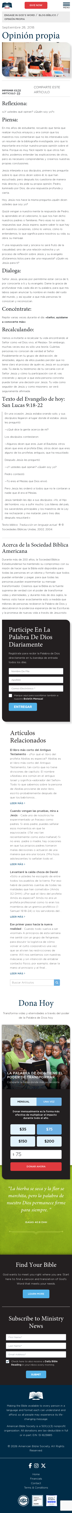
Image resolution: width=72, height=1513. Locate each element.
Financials (36, 1479)
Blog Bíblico (47, 15)
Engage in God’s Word (19, 15)
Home (36, 1474)
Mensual (23, 1102)
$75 (49, 1129)
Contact (36, 1483)
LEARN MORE (36, 1294)
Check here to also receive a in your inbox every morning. (34, 1363)
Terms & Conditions (36, 1488)
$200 (49, 1141)
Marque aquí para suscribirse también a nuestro (36, 697)
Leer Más (16, 803)
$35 (22, 1129)
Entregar (23, 707)
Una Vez (49, 1102)
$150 (22, 1141)
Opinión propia (14, 19)
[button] (66, 4)
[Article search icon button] (57, 982)
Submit (36, 1375)
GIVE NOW (35, 5)
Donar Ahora (36, 1167)
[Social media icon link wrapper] (30, 1466)
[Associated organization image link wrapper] (23, 1500)
